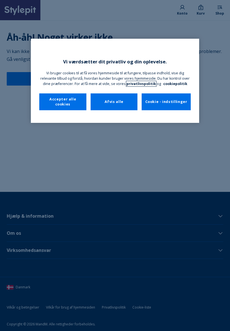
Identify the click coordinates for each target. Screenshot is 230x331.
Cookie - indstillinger (166, 101)
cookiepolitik (175, 83)
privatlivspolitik (141, 83)
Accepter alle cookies (62, 102)
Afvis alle (114, 101)
